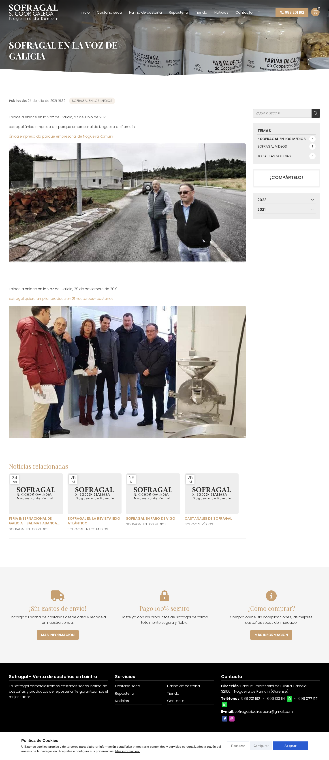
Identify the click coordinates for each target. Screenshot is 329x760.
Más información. (127, 751)
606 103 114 (276, 698)
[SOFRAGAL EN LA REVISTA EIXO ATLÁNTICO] (95, 493)
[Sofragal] (33, 12)
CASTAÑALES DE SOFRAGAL (208, 518)
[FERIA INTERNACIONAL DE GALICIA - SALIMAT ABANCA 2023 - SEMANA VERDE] (36, 493)
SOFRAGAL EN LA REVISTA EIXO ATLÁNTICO (94, 521)
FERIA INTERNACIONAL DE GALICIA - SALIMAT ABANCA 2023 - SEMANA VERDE (33, 521)
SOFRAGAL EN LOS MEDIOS (92, 100)
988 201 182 (250, 698)
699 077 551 (308, 698)
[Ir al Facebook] (224, 719)
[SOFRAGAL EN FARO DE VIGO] (153, 493)
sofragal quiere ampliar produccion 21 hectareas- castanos (61, 298)
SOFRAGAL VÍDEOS (199, 524)
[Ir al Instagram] (232, 719)
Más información (58, 634)
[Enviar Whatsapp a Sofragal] (289, 699)
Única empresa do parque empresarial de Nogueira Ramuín (61, 136)
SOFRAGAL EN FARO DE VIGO (150, 518)
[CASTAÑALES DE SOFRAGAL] (212, 493)
